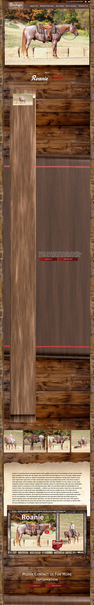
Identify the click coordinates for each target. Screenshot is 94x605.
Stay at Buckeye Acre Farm (74, 1)
